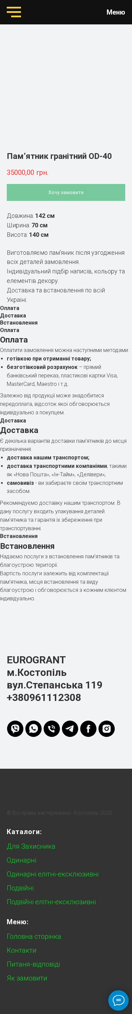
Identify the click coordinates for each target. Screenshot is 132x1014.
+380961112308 (44, 697)
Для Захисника (31, 846)
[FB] (88, 729)
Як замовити (27, 978)
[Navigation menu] (14, 12)
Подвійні (20, 888)
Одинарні (21, 860)
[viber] (15, 729)
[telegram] (70, 729)
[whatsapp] (33, 729)
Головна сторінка (34, 936)
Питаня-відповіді (33, 964)
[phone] (52, 729)
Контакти (22, 950)
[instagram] (106, 729)
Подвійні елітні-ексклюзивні (51, 902)
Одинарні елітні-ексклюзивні (52, 874)
